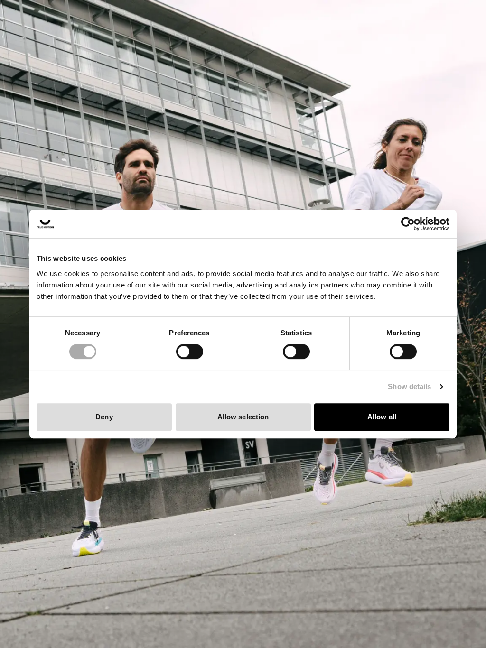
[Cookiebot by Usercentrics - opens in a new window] (407, 224)
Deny (103, 417)
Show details (409, 386)
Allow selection (243, 417)
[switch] (189, 351)
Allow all (381, 417)
